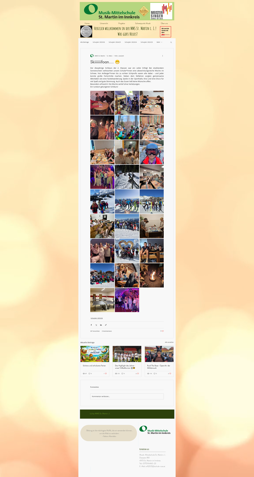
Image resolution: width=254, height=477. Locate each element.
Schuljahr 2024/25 (115, 42)
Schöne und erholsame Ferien (94, 365)
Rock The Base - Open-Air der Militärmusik (158, 366)
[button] (171, 42)
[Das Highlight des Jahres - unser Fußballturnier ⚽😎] (127, 354)
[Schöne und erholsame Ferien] (94, 354)
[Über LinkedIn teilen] (101, 325)
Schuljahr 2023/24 (131, 42)
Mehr (158, 42)
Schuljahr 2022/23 (147, 42)
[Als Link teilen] (106, 325)
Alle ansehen (169, 342)
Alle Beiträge (84, 42)
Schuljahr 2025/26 (99, 42)
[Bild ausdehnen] (102, 103)
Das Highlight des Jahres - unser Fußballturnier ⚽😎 (125, 366)
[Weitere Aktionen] (162, 56)
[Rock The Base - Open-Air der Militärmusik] (159, 354)
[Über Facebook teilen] (91, 325)
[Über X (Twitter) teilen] (96, 325)
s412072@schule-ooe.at (155, 466)
